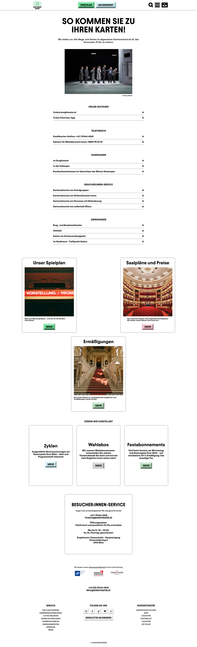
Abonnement (105, 5)
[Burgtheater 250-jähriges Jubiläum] (37, 8)
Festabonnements (146, 444)
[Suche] (150, 5)
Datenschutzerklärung (50, 618)
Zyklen (51, 445)
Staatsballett (146, 618)
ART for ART (146, 624)
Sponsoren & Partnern (97, 567)
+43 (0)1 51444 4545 (98, 587)
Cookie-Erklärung (51, 616)
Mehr (49, 326)
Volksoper (146, 621)
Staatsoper (146, 616)
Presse (50, 630)
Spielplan (86, 5)
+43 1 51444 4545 (98, 515)
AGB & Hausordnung (50, 610)
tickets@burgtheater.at (98, 517)
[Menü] (157, 5)
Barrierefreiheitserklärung (51, 613)
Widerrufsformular (50, 621)
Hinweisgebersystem (50, 624)
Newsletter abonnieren (98, 617)
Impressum (50, 627)
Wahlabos (98, 444)
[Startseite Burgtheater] (37, 5)
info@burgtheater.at (98, 590)
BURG (146, 613)
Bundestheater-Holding (146, 610)
